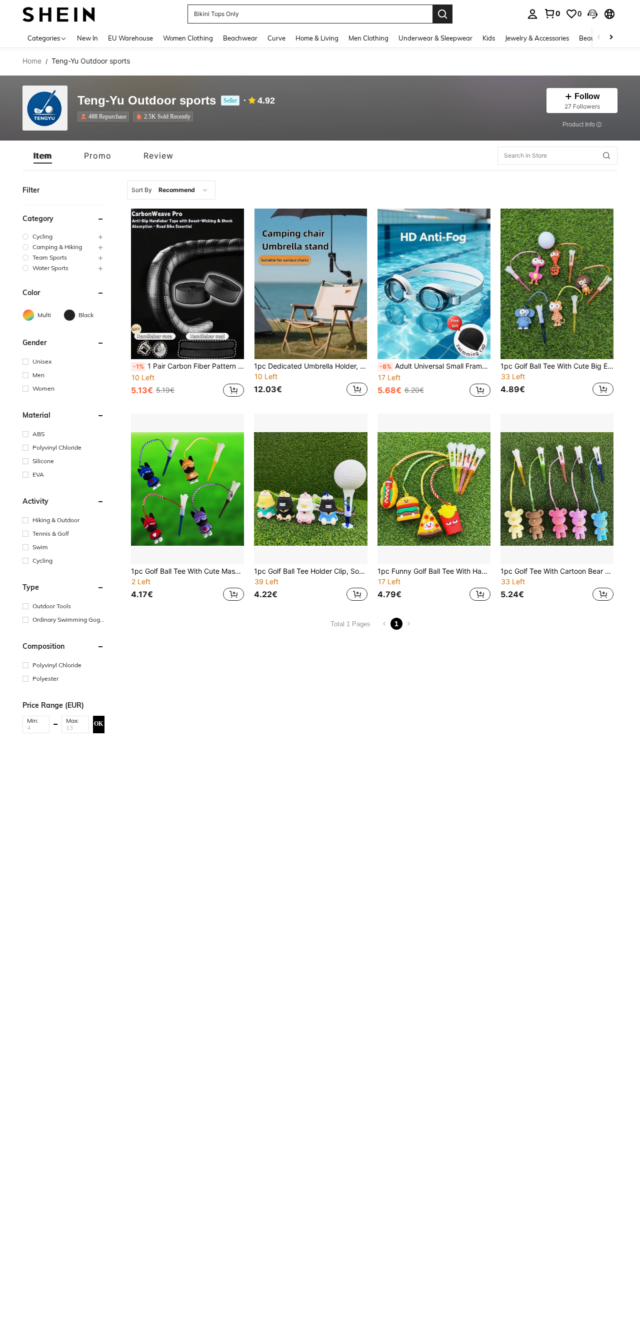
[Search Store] (606, 155)
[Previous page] (384, 624)
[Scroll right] (611, 38)
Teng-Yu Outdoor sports (147, 101)
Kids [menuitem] (488, 38)
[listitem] (105, 117)
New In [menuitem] (87, 38)
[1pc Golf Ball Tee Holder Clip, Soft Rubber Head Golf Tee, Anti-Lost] (310, 489)
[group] (63, 236)
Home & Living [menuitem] (317, 38)
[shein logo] (58, 14)
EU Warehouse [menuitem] (130, 38)
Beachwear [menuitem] (240, 38)
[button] (592, 14)
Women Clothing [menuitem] (188, 38)
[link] (552, 14)
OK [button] (98, 723)
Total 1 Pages (350, 624)
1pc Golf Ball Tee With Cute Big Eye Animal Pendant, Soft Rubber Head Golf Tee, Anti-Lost (557, 366)
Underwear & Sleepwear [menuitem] (435, 38)
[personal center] (532, 14)
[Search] (442, 14)
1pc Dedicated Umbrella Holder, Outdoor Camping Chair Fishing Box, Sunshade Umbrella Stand (310, 366)
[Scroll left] (599, 38)
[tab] (43, 155)
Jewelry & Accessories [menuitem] (537, 38)
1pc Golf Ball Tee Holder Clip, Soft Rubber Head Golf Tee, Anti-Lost (310, 571)
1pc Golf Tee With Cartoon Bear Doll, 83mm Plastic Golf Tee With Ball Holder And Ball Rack (557, 571)
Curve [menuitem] (277, 38)
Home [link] (32, 61)
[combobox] (171, 190)
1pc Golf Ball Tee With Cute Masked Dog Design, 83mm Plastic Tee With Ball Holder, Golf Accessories (187, 571)
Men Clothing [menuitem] (368, 38)
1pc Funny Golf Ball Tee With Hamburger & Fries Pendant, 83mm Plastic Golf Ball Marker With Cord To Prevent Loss (434, 571)
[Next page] (408, 624)
